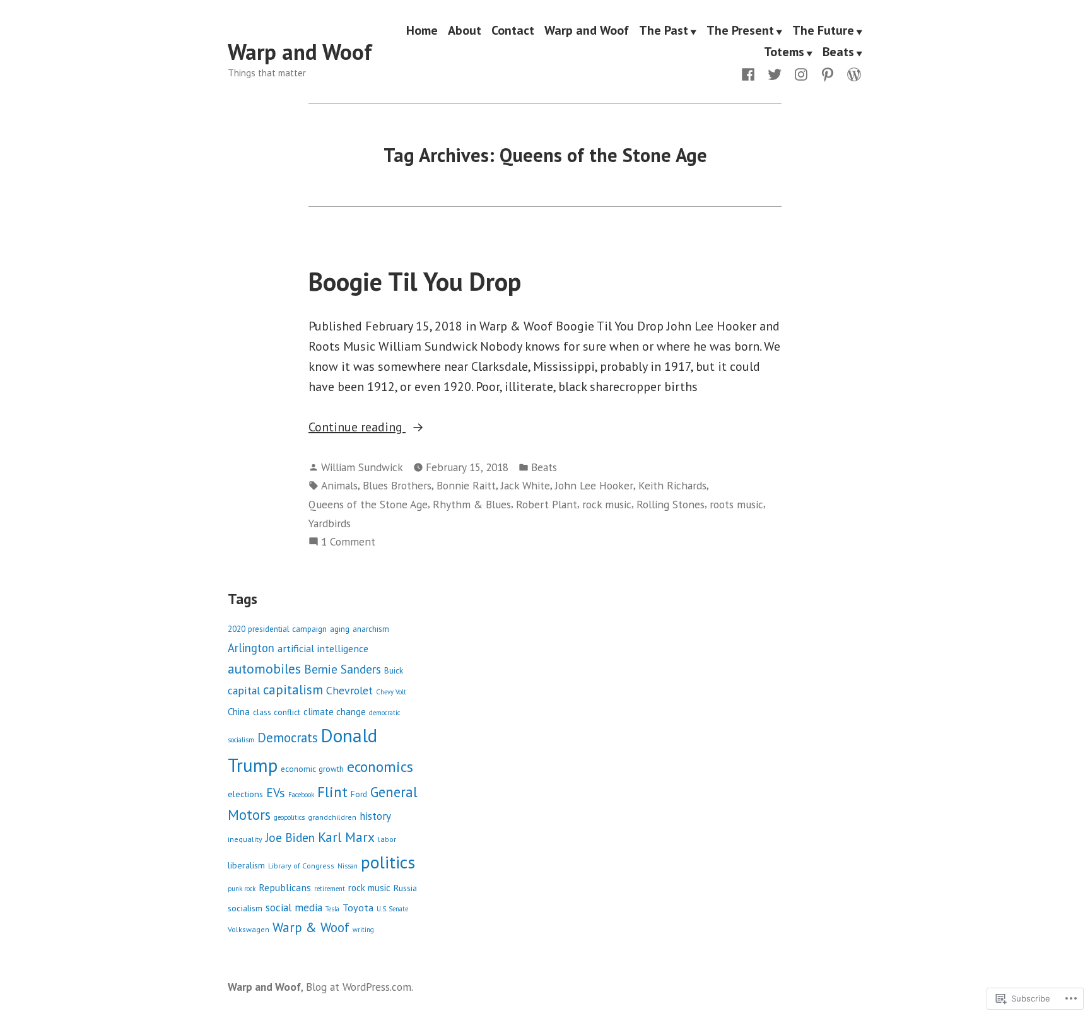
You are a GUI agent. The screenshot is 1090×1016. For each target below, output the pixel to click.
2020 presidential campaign (277, 629)
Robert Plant (546, 504)
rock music (606, 504)
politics (388, 862)
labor (387, 839)
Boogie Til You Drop (414, 281)
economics (380, 766)
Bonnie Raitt (466, 485)
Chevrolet (349, 690)
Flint (332, 791)
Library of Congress (301, 865)
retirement (329, 888)
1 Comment (348, 542)
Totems (784, 52)
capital (244, 690)
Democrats (287, 737)
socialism (245, 908)
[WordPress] (851, 73)
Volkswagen (248, 929)
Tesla (332, 908)
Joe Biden (290, 837)
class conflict (276, 712)
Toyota (358, 907)
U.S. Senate (392, 908)
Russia (405, 888)
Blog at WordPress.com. (359, 986)
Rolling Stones (670, 504)
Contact (512, 31)
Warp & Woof (310, 927)
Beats (838, 52)
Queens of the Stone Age (368, 504)
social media (294, 907)
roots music (736, 504)
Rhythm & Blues (472, 504)
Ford (359, 794)
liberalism (246, 865)
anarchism (371, 629)
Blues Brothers (397, 485)
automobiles (264, 668)
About (464, 31)
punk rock (241, 888)
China (239, 712)
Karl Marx (346, 837)
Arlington (251, 647)
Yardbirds (329, 523)
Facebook (301, 794)
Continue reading (357, 427)
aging (339, 629)
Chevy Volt (391, 691)
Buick (393, 670)
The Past (663, 31)
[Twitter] (774, 73)
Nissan (347, 865)
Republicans (285, 887)
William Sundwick (362, 467)
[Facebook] (750, 73)
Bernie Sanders (342, 669)
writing (363, 929)
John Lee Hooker (594, 485)
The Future (823, 31)
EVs (275, 792)
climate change (334, 712)
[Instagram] (801, 73)
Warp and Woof (300, 51)
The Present (740, 31)
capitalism (293, 689)
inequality (245, 839)
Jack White (525, 485)
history (375, 816)
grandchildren (332, 817)
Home (422, 31)
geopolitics (289, 817)
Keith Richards (672, 485)
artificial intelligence (323, 648)
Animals (339, 485)
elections (245, 794)
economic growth (312, 769)
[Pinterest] (827, 73)
